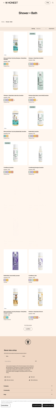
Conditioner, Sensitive (9, 167)
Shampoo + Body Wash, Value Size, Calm (37, 205)
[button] (52, 2)
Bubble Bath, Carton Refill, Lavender (12, 275)
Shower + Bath (9, 21)
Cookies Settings (4, 405)
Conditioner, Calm (33, 275)
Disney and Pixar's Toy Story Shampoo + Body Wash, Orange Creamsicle (15, 312)
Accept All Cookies (37, 405)
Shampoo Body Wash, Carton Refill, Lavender (14, 241)
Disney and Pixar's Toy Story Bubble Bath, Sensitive (15, 131)
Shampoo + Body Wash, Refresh (36, 311)
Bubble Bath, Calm (33, 241)
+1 (39, 63)
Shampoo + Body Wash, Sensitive (36, 58)
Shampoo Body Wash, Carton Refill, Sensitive (39, 95)
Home (2, 21)
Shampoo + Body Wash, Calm (10, 205)
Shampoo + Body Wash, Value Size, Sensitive (13, 95)
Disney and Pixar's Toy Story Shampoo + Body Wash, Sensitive (15, 59)
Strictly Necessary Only (48, 405)
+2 (36, 99)
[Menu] (3, 2)
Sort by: (33, 28)
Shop (48, 2)
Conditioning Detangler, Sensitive (36, 167)
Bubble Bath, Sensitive (34, 131)
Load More (28, 329)
